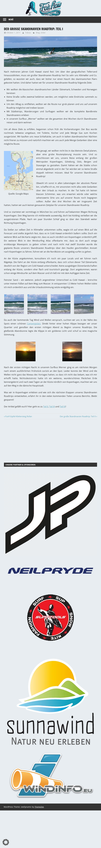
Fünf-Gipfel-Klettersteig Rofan (18, 416)
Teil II (45, 406)
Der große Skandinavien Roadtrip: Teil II (78, 416)
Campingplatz (34, 323)
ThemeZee (39, 807)
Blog (38, 32)
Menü (11, 19)
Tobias (28, 32)
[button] (6, 842)
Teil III (52, 406)
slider (43, 32)
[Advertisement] (50, 440)
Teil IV (62, 406)
